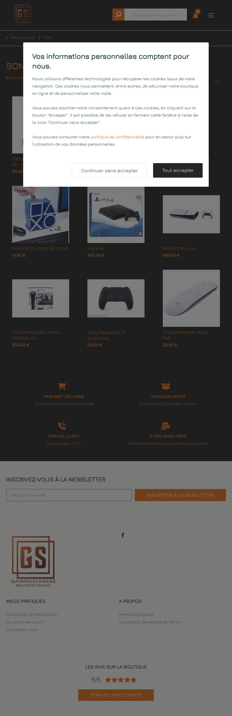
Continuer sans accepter (109, 170)
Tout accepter (178, 170)
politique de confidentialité (117, 137)
